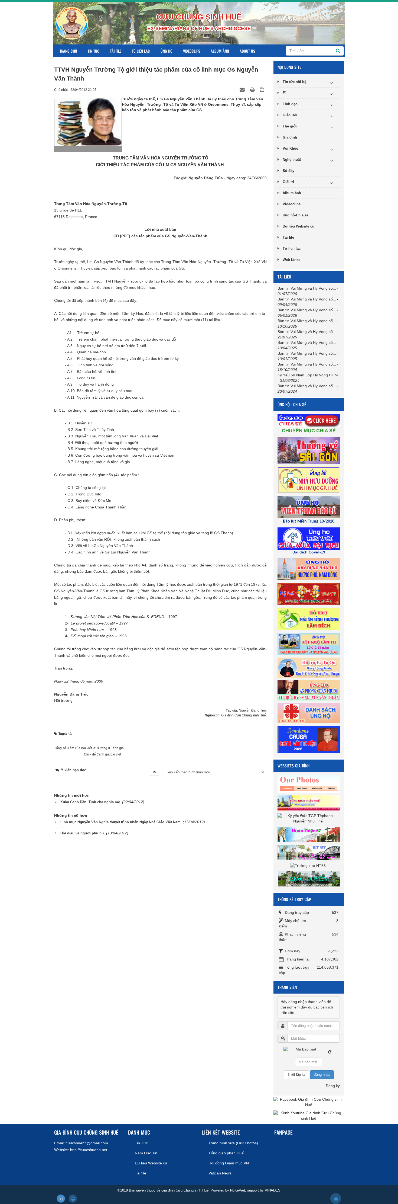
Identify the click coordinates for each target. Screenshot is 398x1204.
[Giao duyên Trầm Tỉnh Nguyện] (309, 878)
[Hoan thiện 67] (309, 834)
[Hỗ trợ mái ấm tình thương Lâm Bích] (309, 618)
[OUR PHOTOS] (309, 783)
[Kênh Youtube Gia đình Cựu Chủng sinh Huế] (308, 1115)
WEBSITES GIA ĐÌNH (293, 766)
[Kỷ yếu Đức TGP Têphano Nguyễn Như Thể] (309, 818)
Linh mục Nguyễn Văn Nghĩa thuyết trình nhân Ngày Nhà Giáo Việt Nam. (121, 822)
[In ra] (253, 89)
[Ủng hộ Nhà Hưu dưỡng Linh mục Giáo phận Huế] (309, 479)
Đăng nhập (322, 1074)
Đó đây (288, 171)
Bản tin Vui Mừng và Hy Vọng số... (307, 288)
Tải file (115, 51)
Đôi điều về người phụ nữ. (82, 833)
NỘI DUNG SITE (289, 67)
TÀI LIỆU (284, 277)
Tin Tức (93, 51)
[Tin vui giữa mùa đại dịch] (309, 538)
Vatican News (219, 1173)
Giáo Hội (290, 115)
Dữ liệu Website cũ (298, 226)
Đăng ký (333, 1086)
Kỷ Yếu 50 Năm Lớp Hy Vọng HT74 (308, 375)
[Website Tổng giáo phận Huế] (309, 802)
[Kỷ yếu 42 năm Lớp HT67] (309, 852)
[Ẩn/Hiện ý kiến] (154, 772)
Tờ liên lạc (141, 51)
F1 (285, 93)
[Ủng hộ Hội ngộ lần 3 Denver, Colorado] (309, 643)
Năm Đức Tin (146, 1153)
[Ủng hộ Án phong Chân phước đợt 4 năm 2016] (309, 690)
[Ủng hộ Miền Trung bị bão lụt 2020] (309, 507)
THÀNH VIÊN (287, 987)
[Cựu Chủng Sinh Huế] (72, 23)
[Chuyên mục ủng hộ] (309, 420)
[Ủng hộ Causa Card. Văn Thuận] (309, 739)
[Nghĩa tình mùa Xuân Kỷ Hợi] (309, 593)
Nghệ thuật (292, 160)
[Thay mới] (329, 1052)
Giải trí (288, 182)
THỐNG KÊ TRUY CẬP (294, 899)
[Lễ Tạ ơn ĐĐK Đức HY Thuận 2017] (309, 667)
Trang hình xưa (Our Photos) (233, 1143)
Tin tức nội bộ (294, 82)
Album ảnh (220, 51)
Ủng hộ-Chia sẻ (295, 215)
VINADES (272, 1190)
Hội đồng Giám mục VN (228, 1163)
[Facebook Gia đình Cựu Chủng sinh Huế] (308, 1102)
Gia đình (290, 137)
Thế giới (290, 126)
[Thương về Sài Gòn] (309, 450)
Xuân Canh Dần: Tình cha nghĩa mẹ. (90, 802)
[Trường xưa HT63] (309, 865)
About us (247, 51)
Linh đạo (290, 104)
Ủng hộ (166, 51)
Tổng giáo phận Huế (226, 1153)
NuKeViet (237, 1190)
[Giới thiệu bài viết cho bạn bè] (243, 89)
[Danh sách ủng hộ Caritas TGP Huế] (309, 713)
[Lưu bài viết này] (262, 89)
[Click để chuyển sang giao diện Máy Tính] (73, 1199)
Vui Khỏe (290, 148)
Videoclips (191, 51)
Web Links (291, 260)
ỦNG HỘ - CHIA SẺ (292, 404)
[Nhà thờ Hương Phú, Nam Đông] (309, 568)
